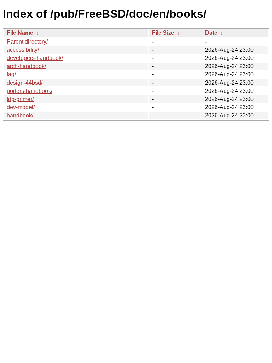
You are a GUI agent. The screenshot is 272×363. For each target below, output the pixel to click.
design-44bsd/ (24, 83)
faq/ (11, 74)
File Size (163, 33)
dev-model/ (21, 107)
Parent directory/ (27, 42)
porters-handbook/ (29, 91)
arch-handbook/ (26, 66)
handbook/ (20, 115)
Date (211, 33)
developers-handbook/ (35, 58)
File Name (20, 33)
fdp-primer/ (20, 99)
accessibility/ (23, 50)
